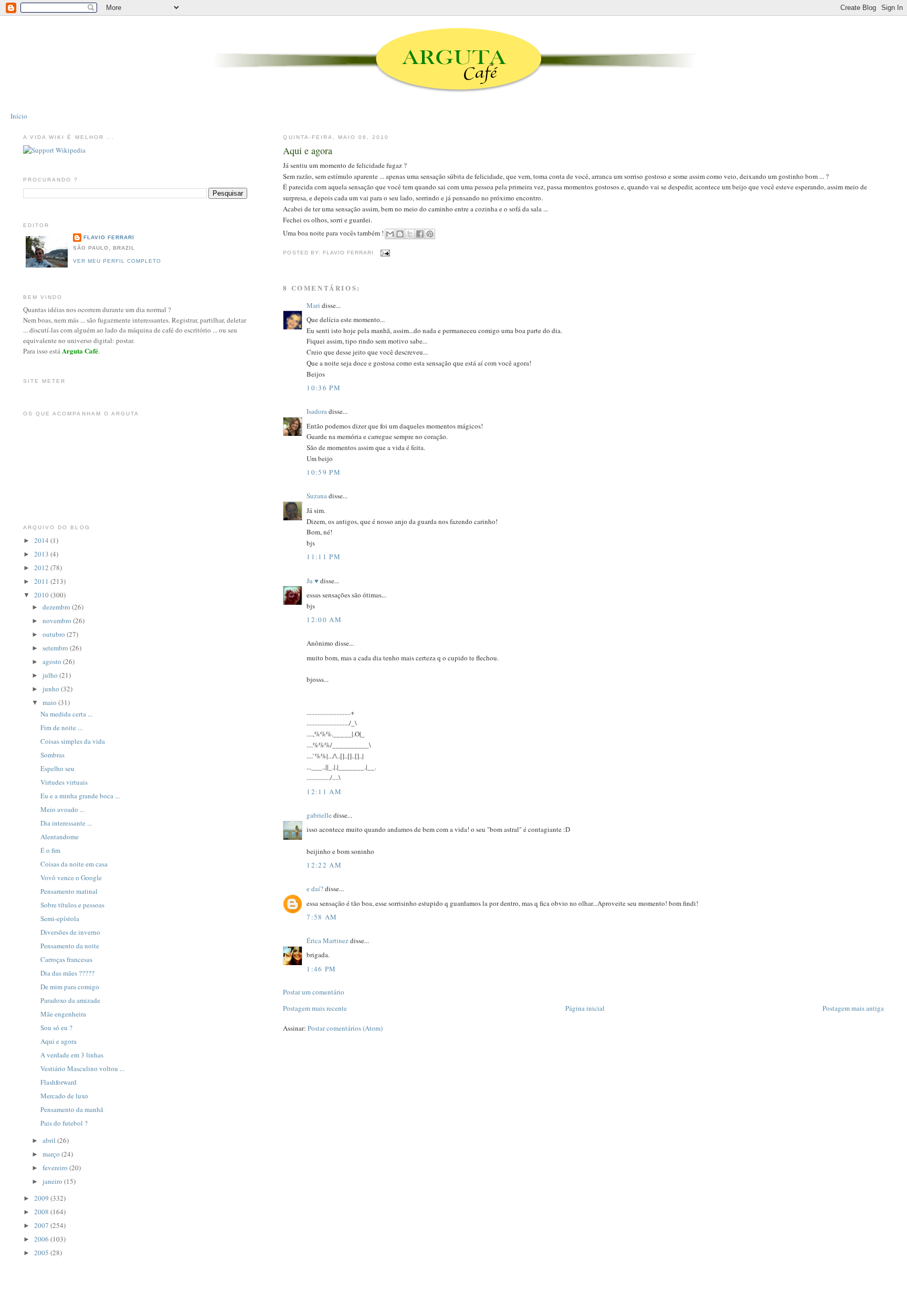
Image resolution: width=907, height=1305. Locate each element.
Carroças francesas (66, 959)
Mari (313, 305)
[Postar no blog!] (400, 234)
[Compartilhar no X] (410, 234)
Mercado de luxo (64, 1095)
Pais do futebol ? (64, 1123)
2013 (42, 554)
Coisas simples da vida (72, 741)
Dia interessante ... (66, 823)
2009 (42, 1198)
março (52, 1154)
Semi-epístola (59, 918)
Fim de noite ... (61, 727)
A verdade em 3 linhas (71, 1055)
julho (51, 675)
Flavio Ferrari (108, 237)
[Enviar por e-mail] (390, 234)
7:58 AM (322, 917)
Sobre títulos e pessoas (72, 905)
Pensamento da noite (69, 945)
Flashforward (58, 1082)
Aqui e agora (307, 150)
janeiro (53, 1181)
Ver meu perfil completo (117, 261)
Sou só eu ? (56, 1027)
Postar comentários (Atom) (345, 1028)
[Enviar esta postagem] (384, 252)
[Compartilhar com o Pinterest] (430, 234)
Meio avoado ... (62, 809)
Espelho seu (57, 768)
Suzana (317, 495)
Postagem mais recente (315, 1008)
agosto (53, 661)
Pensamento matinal (69, 891)
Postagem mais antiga (853, 1008)
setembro (56, 647)
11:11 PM (323, 556)
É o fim (50, 850)
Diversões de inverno (70, 932)
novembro (58, 620)
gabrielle (319, 815)
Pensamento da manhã (71, 1109)
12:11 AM (324, 791)
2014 (42, 540)
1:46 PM (321, 969)
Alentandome (59, 836)
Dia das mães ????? (67, 973)
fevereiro (56, 1167)
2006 (42, 1239)
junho (52, 688)
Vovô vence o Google (71, 877)
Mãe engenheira (63, 1014)
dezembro (57, 607)
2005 (42, 1252)
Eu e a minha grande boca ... (80, 795)
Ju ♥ (313, 580)
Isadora (317, 411)
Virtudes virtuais (64, 782)
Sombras (52, 755)
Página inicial (585, 1008)
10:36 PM (323, 387)
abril (50, 1140)
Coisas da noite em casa (74, 864)
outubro (55, 634)
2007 (42, 1225)
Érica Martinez (328, 940)
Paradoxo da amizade (70, 1000)
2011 (42, 581)
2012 (42, 567)
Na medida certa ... (66, 714)
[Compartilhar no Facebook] (420, 234)
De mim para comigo (69, 986)
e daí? (315, 888)
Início (18, 116)
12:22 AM (324, 865)
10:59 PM (323, 472)
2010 (42, 595)
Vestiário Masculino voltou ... (82, 1068)
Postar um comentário (313, 992)
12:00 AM (324, 619)
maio (50, 702)
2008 (42, 1211)
